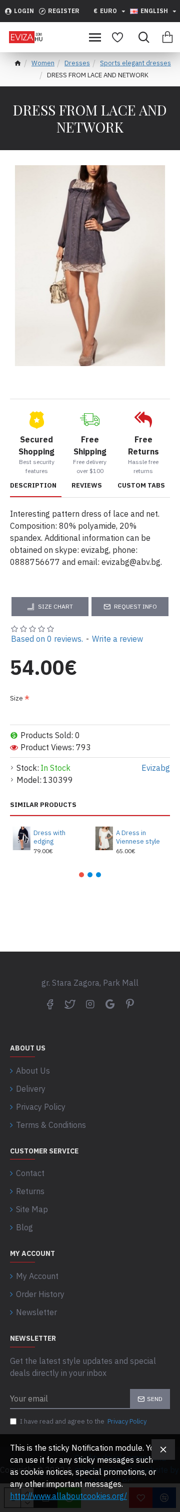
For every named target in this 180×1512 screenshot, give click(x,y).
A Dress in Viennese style (138, 837)
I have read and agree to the (83, 1421)
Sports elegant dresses (135, 63)
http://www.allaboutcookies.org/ (68, 1496)
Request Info (135, 606)
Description (33, 486)
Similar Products (43, 805)
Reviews (87, 486)
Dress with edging (50, 837)
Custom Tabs (141, 486)
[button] (81, 874)
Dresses (77, 63)
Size (16, 698)
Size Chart (55, 606)
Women (43, 63)
